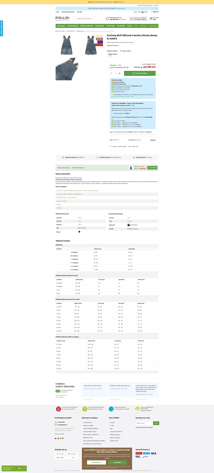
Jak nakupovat (87, 422)
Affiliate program (115, 434)
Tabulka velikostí (126, 51)
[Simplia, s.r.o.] (156, 470)
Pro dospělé (121, 26)
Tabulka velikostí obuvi (89, 431)
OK (156, 423)
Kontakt (79, 12)
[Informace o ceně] (141, 67)
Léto (128, 218)
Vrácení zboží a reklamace (91, 434)
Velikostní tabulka (77, 168)
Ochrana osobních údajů (73, 470)
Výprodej (59, 190)
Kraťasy (129, 221)
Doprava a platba (88, 425)
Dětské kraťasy (80, 31)
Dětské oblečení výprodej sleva (73, 190)
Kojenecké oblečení (86, 26)
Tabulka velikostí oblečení (90, 428)
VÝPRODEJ (143, 26)
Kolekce (59, 201)
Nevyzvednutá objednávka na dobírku (94, 441)
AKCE (136, 26)
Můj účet (155, 12)
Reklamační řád (87, 437)
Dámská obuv (99, 26)
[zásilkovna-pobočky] (139, 453)
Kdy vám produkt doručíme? (118, 67)
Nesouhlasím (96, 462)
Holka (79, 221)
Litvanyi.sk (139, 470)
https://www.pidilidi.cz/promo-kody (123, 96)
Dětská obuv (61, 26)
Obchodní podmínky (68, 12)
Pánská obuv (111, 26)
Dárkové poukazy (115, 437)
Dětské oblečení (73, 26)
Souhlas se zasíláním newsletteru (144, 427)
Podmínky (155, 5)
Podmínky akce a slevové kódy (92, 444)
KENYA (80, 224)
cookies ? (107, 458)
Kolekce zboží (114, 441)
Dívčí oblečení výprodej (91, 190)
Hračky (129, 26)
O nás (57, 12)
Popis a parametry (63, 168)
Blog (111, 428)
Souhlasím (117, 462)
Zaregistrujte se (121, 8)
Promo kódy (153, 26)
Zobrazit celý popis (112, 45)
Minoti (65, 201)
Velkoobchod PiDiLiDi (116, 431)
